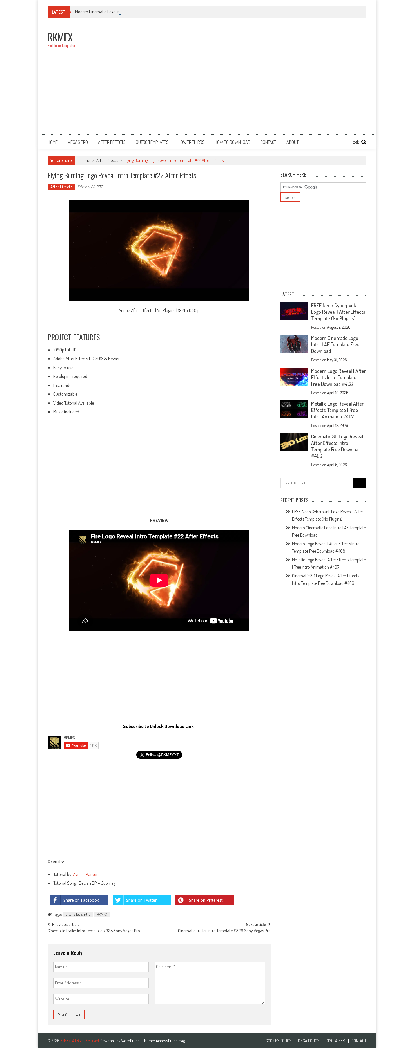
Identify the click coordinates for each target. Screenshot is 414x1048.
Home (53, 142)
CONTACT (268, 142)
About (292, 142)
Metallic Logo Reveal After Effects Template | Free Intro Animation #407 (337, 410)
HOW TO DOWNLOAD (232, 142)
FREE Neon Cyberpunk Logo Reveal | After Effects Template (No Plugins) (338, 311)
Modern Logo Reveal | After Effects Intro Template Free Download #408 (338, 377)
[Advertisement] (263, 79)
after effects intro (78, 914)
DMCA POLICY (308, 1041)
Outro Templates (152, 142)
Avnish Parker (85, 874)
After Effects (112, 142)
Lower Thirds (191, 142)
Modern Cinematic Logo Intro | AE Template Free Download (125, 11)
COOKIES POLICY (278, 1041)
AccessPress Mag (170, 1040)
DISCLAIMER (335, 1041)
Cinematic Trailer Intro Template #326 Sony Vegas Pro (224, 931)
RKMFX (102, 914)
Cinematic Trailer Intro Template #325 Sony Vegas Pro (94, 931)
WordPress (131, 1040)
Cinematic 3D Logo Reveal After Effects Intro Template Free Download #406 (337, 446)
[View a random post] (356, 142)
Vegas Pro (78, 142)
